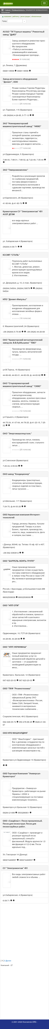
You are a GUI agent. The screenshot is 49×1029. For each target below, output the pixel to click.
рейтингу (16, 16)
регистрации (25, 16)
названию (7, 16)
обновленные (36, 16)
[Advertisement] (24, 933)
